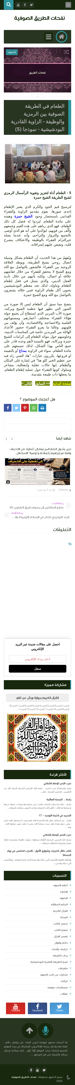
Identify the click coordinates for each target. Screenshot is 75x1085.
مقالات (64, 994)
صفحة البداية (62, 383)
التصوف (64, 898)
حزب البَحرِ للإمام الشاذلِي (57, 783)
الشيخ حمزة (23, 216)
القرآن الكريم (60, 911)
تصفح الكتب (61, 930)
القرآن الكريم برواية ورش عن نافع (37, 698)
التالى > (27, 383)
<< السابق (42, 383)
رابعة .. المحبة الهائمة (59, 799)
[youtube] (37, 1070)
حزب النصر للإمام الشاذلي (57, 835)
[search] (8, 5)
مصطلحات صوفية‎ (58, 987)
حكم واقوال (61, 943)
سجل (37, 668)
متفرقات (63, 968)
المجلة (64, 917)
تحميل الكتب (60, 924)
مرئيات (64, 981)
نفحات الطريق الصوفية (39, 18)
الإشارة (64, 892)
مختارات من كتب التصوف (54, 975)
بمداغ (22, 350)
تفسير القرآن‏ (61, 936)
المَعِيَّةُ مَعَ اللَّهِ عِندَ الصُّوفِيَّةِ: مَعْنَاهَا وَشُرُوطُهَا (37, 80)
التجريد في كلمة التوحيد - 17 (55, 815)
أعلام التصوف (60, 885)
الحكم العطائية (59, 904)
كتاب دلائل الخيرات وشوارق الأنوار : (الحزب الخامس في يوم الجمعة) (39, 853)
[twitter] (44, 1070)
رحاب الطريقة (60, 956)
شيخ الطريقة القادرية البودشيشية (49, 962)
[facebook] (31, 1070)
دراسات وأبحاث (60, 949)
